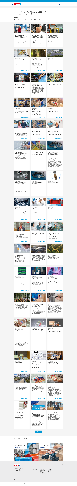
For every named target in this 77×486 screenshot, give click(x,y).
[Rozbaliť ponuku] (12, 4)
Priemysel (25, 0)
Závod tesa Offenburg (42, 469)
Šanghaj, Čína (49, 470)
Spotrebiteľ (19, 0)
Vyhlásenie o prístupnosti (20, 483)
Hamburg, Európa (49, 469)
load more (38, 431)
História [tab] (47, 20)
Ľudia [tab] (41, 20)
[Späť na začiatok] (62, 465)
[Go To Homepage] (15, 1)
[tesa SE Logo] (17, 4)
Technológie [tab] (17, 20)
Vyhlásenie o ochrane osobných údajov (29, 483)
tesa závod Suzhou (42, 471)
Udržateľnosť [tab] (28, 20)
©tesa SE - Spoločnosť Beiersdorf (59, 483)
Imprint (15, 483)
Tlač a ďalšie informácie (17, 7)
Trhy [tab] (35, 20)
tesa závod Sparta (42, 472)
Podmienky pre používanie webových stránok (47, 483)
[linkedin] (15, 480)
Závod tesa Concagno (42, 473)
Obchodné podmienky (37, 483)
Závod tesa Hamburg (42, 470)
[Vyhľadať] (59, 4)
